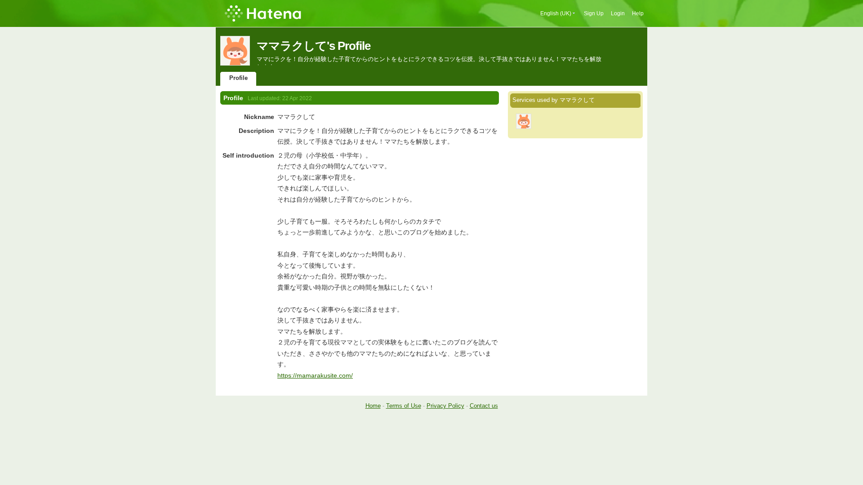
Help (638, 13)
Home (373, 405)
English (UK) (555, 13)
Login (618, 13)
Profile (238, 78)
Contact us (484, 405)
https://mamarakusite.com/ (315, 375)
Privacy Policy (445, 405)
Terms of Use (403, 405)
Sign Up (594, 13)
